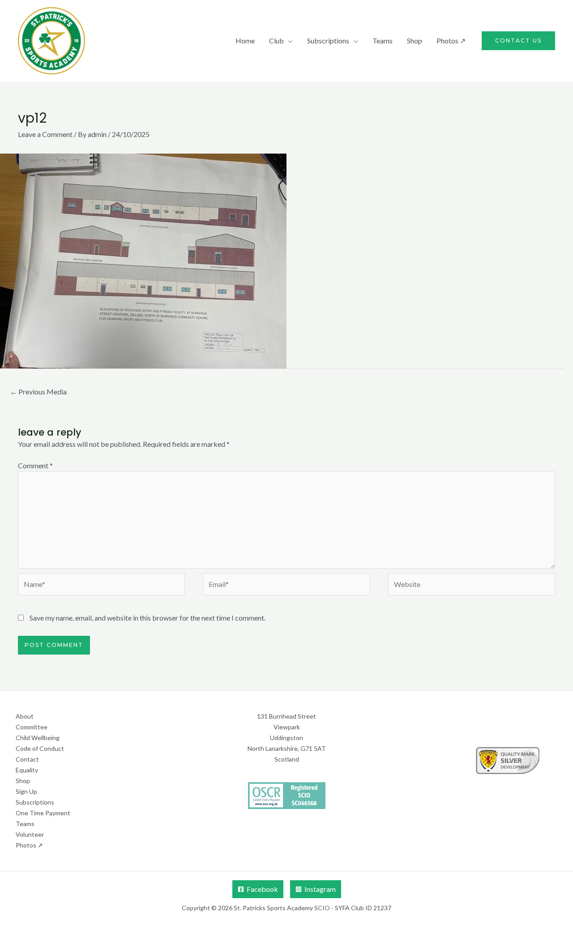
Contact (27, 759)
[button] (518, 40)
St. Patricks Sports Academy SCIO (282, 908)
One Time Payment (43, 813)
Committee (31, 727)
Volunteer (30, 834)
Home (245, 40)
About (25, 716)
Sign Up (26, 791)
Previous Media (38, 391)
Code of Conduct (40, 748)
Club (276, 40)
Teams (382, 40)
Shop (414, 40)
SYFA (342, 908)
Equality (27, 770)
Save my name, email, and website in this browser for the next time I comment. (147, 617)
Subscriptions (328, 40)
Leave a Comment (45, 134)
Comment (35, 465)
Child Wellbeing (38, 737)
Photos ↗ (451, 40)
